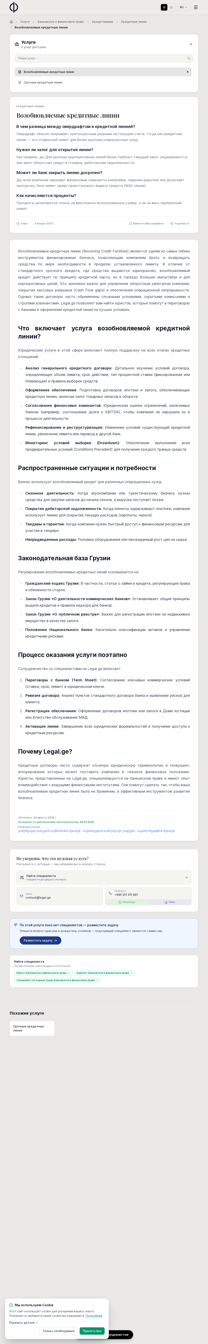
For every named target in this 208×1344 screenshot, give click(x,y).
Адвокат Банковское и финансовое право (102, 972)
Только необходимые (58, 1331)
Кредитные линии (133, 21)
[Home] (11, 21)
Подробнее (94, 1315)
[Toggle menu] (196, 7)
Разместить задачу (38, 940)
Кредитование (102, 21)
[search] (104, 58)
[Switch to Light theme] (164, 7)
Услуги (25, 21)
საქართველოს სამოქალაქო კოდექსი (109, 830)
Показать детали (22, 1322)
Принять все (92, 1331)
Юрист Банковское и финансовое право (41, 972)
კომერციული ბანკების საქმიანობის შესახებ (49, 830)
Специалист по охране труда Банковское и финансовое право (55, 980)
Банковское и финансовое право (61, 21)
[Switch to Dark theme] (171, 7)
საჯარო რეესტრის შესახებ (156, 830)
